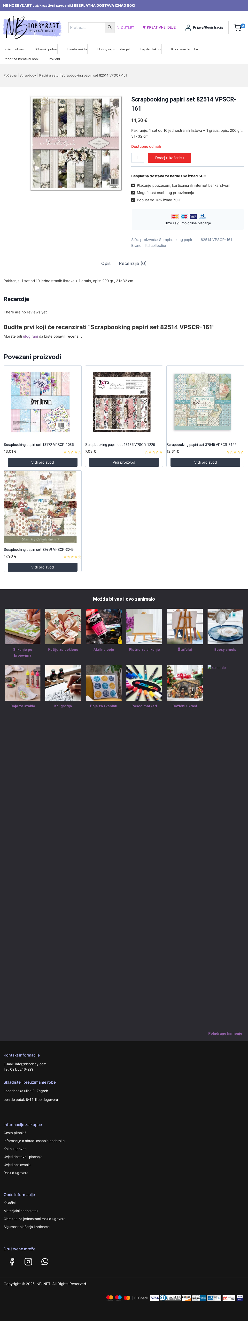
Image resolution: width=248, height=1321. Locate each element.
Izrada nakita (77, 49)
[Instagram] (28, 1261)
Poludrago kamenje (225, 1033)
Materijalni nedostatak (21, 1211)
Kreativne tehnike (184, 49)
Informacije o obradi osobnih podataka (34, 1141)
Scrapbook (28, 75)
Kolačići (10, 1203)
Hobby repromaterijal (113, 49)
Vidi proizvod (42, 462)
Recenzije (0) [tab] (133, 263)
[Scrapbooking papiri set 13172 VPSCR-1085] (42, 402)
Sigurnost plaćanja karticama (27, 1227)
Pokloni (54, 59)
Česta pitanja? (15, 1133)
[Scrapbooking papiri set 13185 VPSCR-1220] (124, 402)
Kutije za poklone (63, 649)
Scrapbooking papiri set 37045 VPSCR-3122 (201, 445)
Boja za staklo (22, 706)
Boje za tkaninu (103, 706)
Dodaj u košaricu (169, 157)
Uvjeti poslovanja (17, 1165)
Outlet (127, 27)
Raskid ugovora (16, 1173)
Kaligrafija (63, 706)
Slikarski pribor (46, 49)
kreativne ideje (161, 27)
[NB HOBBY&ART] (32, 27)
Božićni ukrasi (13, 49)
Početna (10, 75)
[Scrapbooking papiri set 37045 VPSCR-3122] (205, 402)
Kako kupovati (15, 1149)
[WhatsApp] (45, 1261)
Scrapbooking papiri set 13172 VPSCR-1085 (39, 445)
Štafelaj (185, 649)
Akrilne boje (103, 649)
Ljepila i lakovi (150, 49)
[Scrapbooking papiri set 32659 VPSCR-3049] (42, 507)
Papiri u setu (49, 75)
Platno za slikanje (144, 649)
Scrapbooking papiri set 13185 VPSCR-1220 (120, 445)
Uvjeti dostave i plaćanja (23, 1157)
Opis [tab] (106, 263)
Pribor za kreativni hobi (21, 59)
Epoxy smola (225, 649)
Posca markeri (144, 706)
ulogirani (30, 336)
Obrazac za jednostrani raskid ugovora (34, 1219)
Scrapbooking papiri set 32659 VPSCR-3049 (39, 549)
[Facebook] (12, 1261)
